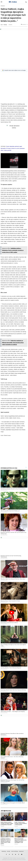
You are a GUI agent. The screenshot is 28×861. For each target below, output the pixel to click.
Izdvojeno (3, 5)
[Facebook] (6, 854)
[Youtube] (21, 854)
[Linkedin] (15, 854)
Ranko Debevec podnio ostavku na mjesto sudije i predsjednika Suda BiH (7, 823)
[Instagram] (12, 854)
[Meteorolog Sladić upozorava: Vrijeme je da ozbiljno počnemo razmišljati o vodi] (21, 833)
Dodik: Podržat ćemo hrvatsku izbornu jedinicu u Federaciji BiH (21, 823)
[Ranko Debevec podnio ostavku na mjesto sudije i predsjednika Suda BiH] (7, 816)
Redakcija (5, 24)
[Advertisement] (14, 88)
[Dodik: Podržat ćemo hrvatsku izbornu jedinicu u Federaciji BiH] (21, 816)
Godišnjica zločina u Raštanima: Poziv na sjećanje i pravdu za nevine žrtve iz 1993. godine (6, 841)
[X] (18, 854)
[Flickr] (9, 854)
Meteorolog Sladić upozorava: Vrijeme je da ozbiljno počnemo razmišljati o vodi (20, 840)
